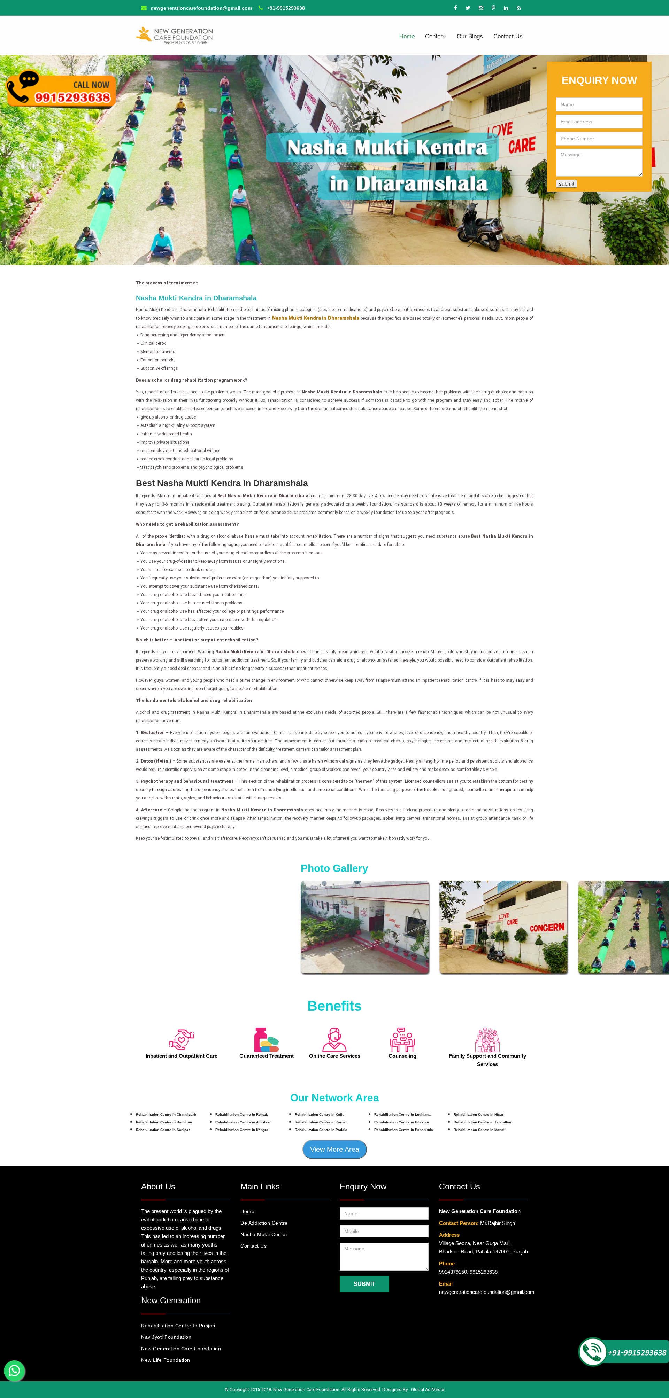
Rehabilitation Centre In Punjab (178, 1325)
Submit (364, 1284)
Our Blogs (470, 36)
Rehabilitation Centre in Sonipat (163, 1130)
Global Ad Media (427, 1389)
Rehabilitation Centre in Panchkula (403, 1130)
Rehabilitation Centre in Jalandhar (483, 1122)
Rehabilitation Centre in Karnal (321, 1122)
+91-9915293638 (285, 8)
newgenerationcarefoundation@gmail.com (200, 8)
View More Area (334, 1149)
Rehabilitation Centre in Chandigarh (166, 1114)
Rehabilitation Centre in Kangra (241, 1130)
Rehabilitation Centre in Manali (480, 1130)
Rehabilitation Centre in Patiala (321, 1130)
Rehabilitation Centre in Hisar (478, 1114)
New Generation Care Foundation (181, 1348)
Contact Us (508, 36)
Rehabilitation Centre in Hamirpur (164, 1122)
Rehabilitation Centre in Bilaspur (401, 1122)
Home (407, 36)
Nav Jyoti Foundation (166, 1337)
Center (434, 36)
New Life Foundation (165, 1360)
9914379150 (453, 1272)
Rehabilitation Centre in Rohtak (241, 1114)
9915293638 (484, 1272)
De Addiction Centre (264, 1223)
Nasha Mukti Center (263, 1234)
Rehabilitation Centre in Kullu (319, 1114)
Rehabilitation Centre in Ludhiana (402, 1114)
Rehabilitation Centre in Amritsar (243, 1122)
